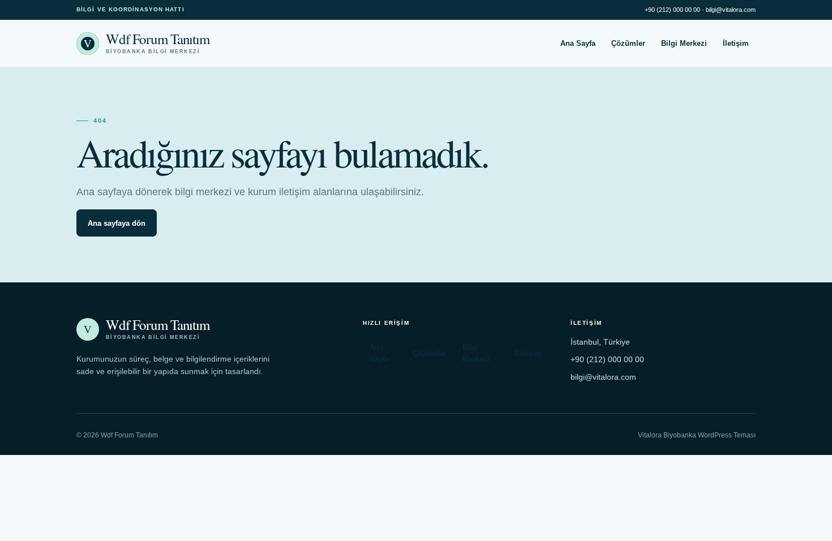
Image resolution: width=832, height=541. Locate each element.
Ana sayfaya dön (116, 223)
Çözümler (628, 43)
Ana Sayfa (577, 43)
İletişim (736, 43)
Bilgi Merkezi (684, 43)
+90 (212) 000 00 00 (672, 9)
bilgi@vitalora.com (731, 9)
